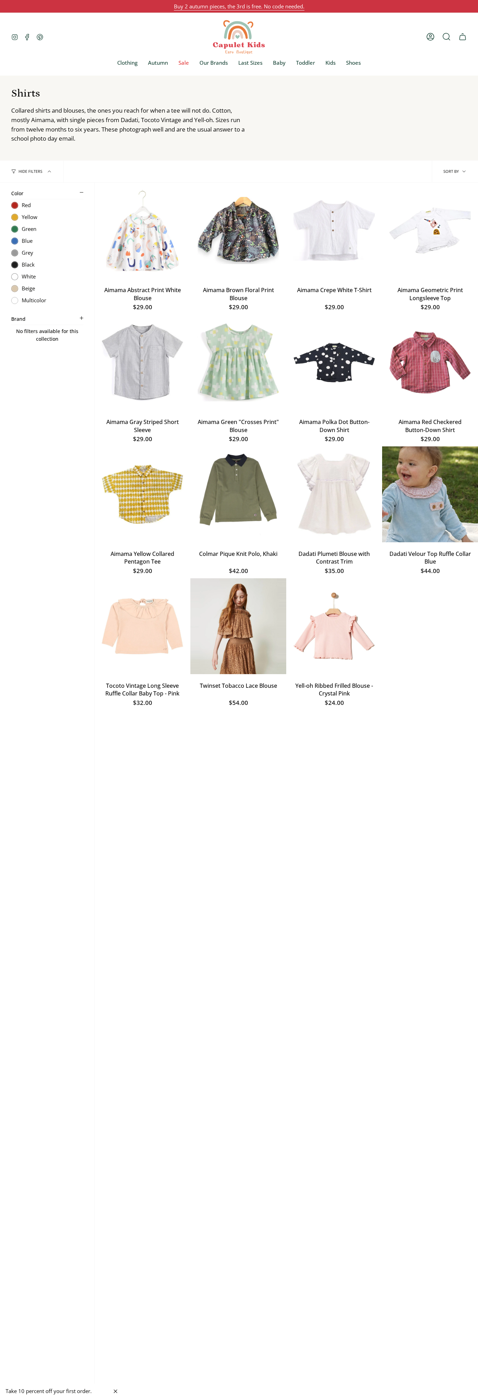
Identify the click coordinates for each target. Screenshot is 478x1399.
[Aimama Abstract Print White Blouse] (142, 230)
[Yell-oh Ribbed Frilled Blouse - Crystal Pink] (334, 626)
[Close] (115, 1391)
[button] (127, 62)
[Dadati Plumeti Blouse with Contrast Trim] (334, 494)
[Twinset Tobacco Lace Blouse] (238, 626)
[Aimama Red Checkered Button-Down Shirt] (430, 362)
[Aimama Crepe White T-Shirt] (334, 230)
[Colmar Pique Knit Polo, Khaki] (238, 494)
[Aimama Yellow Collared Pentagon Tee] (142, 494)
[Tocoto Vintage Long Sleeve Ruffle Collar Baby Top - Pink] (142, 626)
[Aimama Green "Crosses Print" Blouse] (238, 362)
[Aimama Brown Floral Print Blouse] (238, 230)
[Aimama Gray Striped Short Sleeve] (142, 362)
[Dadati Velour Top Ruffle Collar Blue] (430, 494)
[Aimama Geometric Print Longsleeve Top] (430, 230)
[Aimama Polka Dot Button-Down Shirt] (334, 362)
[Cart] (463, 36)
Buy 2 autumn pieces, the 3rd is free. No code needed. (239, 6)
